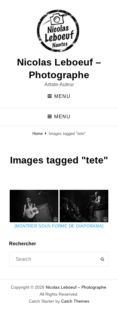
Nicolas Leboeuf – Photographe (76, 287)
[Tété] (34, 206)
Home (37, 133)
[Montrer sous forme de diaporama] (59, 226)
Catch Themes (75, 301)
